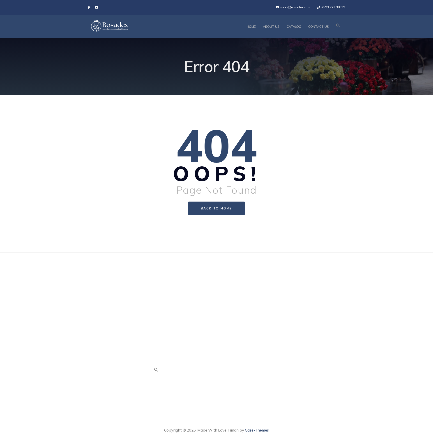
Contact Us (318, 27)
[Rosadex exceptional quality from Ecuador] (109, 26)
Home (251, 27)
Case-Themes (257, 430)
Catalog (294, 27)
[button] (338, 26)
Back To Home (216, 208)
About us (271, 27)
